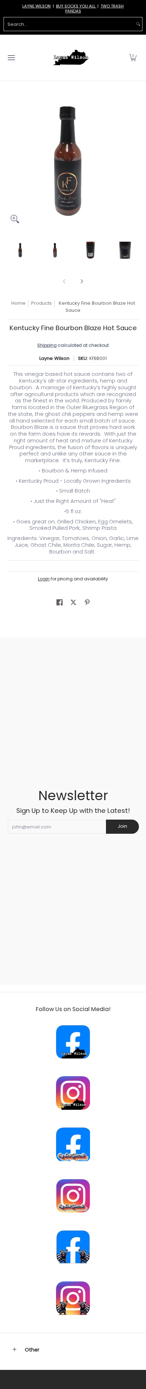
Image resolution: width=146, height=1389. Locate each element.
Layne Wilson (54, 358)
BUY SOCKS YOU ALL (76, 6)
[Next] (134, 161)
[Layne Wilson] (71, 57)
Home (18, 303)
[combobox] (69, 24)
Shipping (47, 345)
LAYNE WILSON (36, 6)
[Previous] (12, 161)
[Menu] (11, 58)
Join (122, 826)
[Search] (138, 24)
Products (41, 303)
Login (44, 579)
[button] (133, 58)
